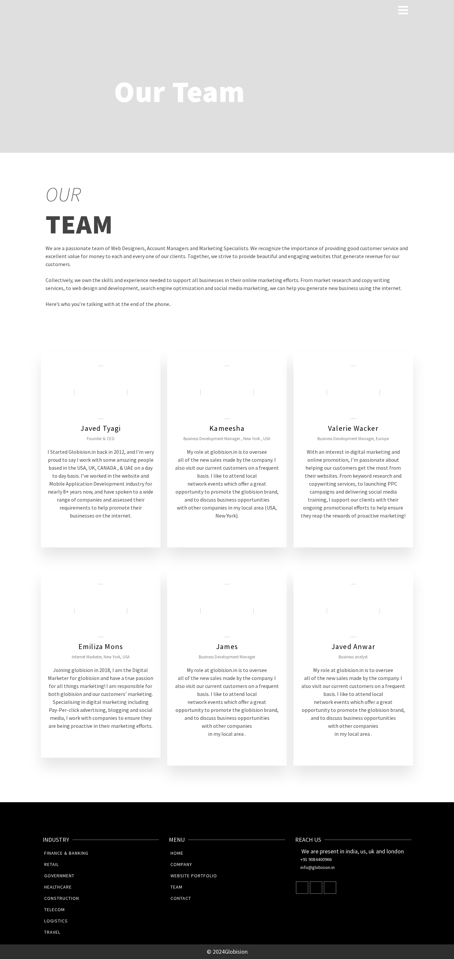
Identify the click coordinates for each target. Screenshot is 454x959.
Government (59, 876)
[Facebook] (302, 887)
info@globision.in (317, 867)
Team (176, 887)
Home (176, 853)
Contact (180, 898)
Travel (52, 932)
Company (181, 864)
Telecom (54, 909)
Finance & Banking (66, 853)
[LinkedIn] (330, 887)
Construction (61, 898)
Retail (51, 864)
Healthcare (58, 887)
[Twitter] (316, 887)
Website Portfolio (193, 876)
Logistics (56, 921)
